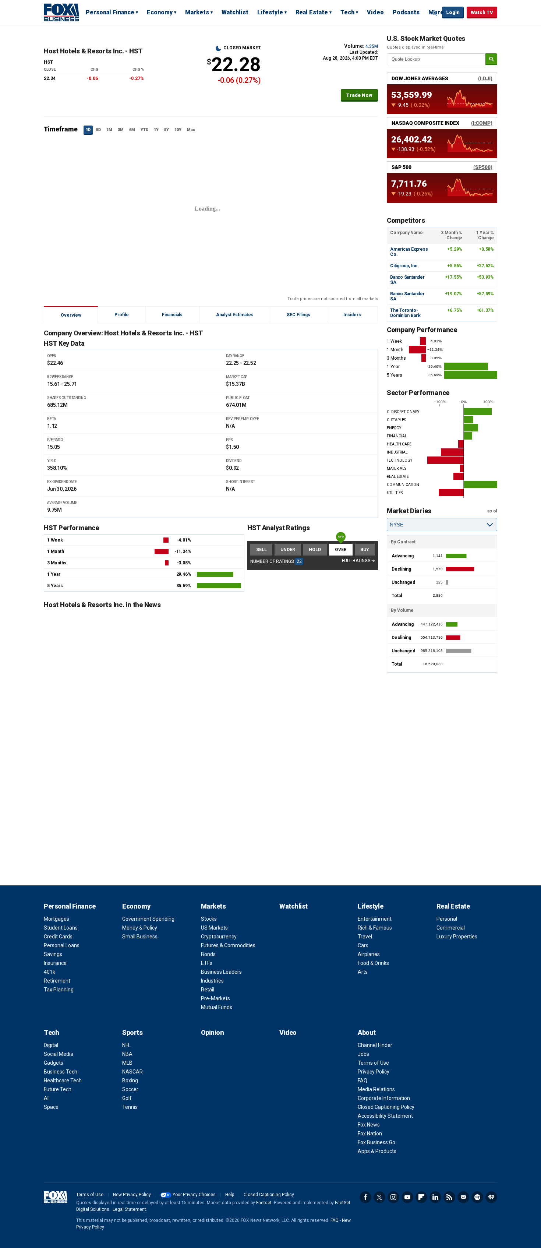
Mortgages (56, 919)
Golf (127, 1098)
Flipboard (421, 1197)
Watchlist (235, 12)
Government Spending (148, 919)
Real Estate (312, 12)
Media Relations (376, 1089)
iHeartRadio (491, 1197)
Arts (363, 972)
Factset (264, 1202)
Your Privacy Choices (194, 1194)
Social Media (58, 1054)
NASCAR (132, 1072)
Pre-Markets (215, 998)
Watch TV (482, 12)
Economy (160, 12)
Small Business (140, 936)
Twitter (379, 1197)
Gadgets (53, 1063)
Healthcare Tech (63, 1080)
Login (453, 12)
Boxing (130, 1080)
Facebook (365, 1197)
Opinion (212, 1032)
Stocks (209, 919)
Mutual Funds (216, 1007)
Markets (197, 12)
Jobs (363, 1054)
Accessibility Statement (385, 1116)
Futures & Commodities (228, 945)
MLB (127, 1063)
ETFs (206, 963)
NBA (127, 1054)
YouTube (407, 1197)
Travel (365, 936)
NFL (126, 1045)
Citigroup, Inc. (404, 265)
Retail (207, 990)
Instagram (393, 1197)
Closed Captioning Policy (386, 1107)
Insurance (55, 963)
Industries (212, 981)
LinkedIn (435, 1197)
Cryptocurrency (219, 936)
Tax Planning (59, 990)
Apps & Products (377, 1151)
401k (49, 972)
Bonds (208, 954)
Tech (347, 12)
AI (46, 1098)
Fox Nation (370, 1133)
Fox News (369, 1125)
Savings (53, 954)
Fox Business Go (376, 1142)
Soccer (130, 1089)
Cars (363, 945)
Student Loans (61, 928)
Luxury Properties (456, 936)
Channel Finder (375, 1045)
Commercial (450, 928)
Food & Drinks (373, 963)
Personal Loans (61, 945)
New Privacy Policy (132, 1194)
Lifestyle (270, 12)
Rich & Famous (375, 928)
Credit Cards (58, 936)
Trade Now (359, 95)
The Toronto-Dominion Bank (405, 313)
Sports (132, 1032)
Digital (51, 1045)
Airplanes (369, 954)
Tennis (130, 1107)
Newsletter (463, 1197)
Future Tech (57, 1089)
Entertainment (375, 919)
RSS (449, 1197)
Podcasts (406, 12)
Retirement (57, 981)
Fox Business (61, 12)
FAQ (362, 1080)
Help (229, 1194)
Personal (446, 919)
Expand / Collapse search (434, 12)
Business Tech (60, 1072)
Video (375, 12)
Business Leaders (221, 972)
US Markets (214, 928)
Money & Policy (139, 928)
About (367, 1032)
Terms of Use (373, 1063)
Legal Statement (129, 1209)
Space (51, 1107)
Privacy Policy (373, 1072)
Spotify (477, 1197)
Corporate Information (384, 1098)
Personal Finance (110, 12)
